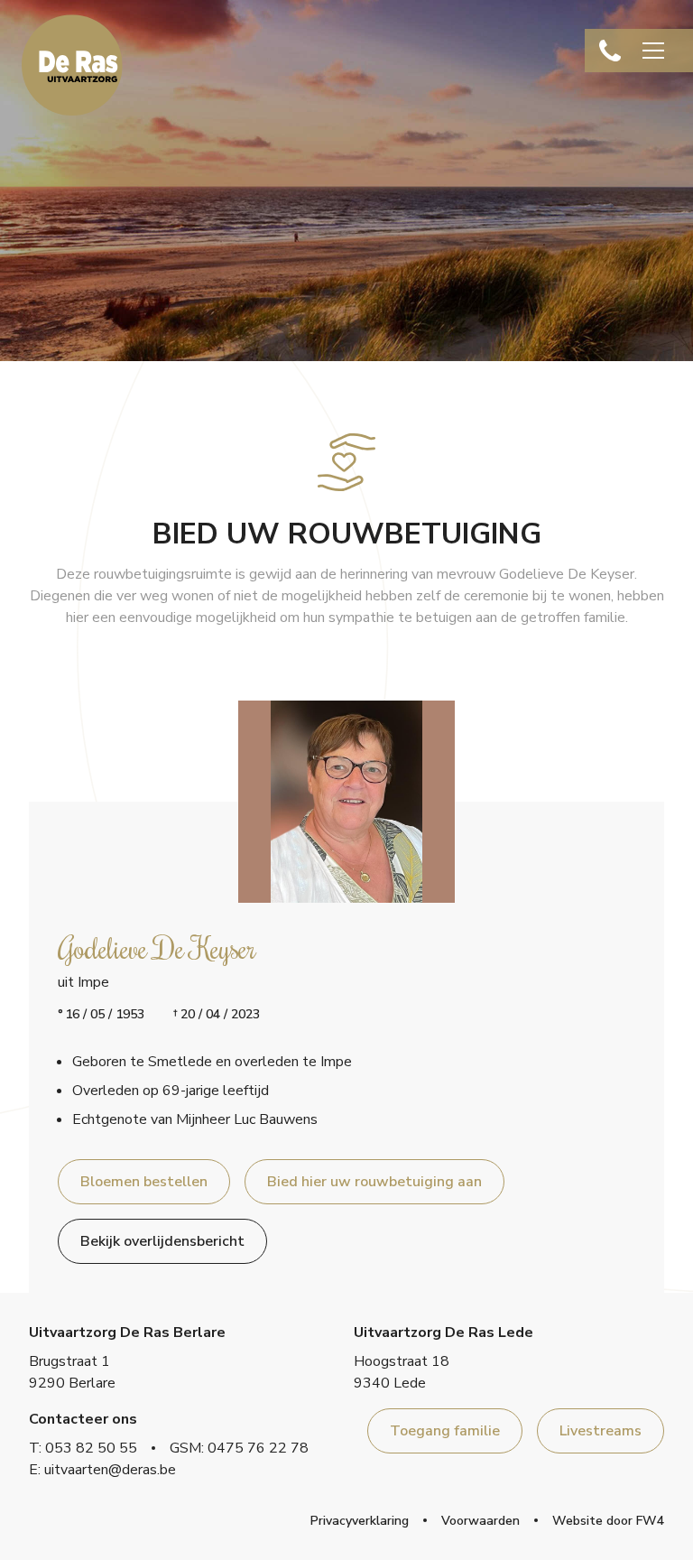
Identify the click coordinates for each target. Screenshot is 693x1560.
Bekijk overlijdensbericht (162, 1241)
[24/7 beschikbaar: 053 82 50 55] (610, 50)
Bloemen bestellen (144, 1182)
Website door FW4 (608, 1520)
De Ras (72, 65)
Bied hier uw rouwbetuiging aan (374, 1182)
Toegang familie (445, 1431)
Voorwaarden (480, 1520)
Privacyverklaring (359, 1520)
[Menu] (653, 50)
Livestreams (600, 1431)
